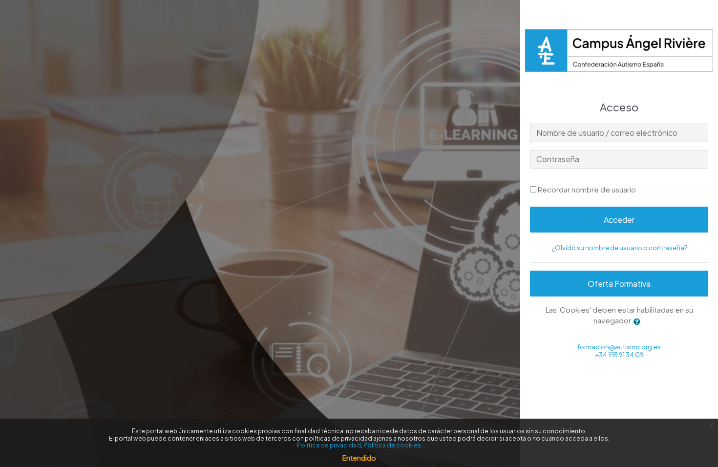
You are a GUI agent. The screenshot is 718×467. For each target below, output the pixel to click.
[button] (639, 322)
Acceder (619, 219)
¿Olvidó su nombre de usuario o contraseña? (619, 248)
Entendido (359, 457)
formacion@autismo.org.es (619, 347)
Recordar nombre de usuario (587, 189)
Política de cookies (392, 445)
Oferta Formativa (619, 283)
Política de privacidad (329, 445)
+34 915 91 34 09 (619, 355)
